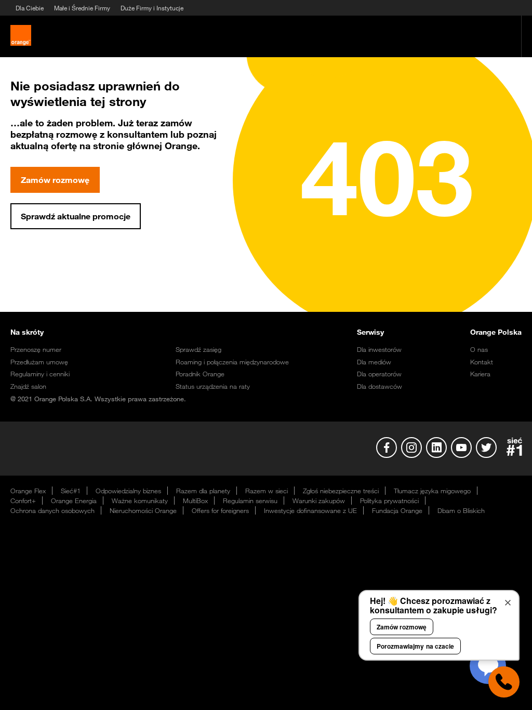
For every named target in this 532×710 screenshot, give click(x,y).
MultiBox (195, 500)
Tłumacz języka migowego (432, 491)
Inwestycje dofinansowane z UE (310, 510)
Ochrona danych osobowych (52, 510)
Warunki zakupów (318, 500)
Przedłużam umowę (39, 362)
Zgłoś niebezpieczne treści (341, 491)
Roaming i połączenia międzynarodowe (232, 362)
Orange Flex (28, 491)
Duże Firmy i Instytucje (152, 8)
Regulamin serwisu (250, 500)
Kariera (480, 374)
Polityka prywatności (389, 500)
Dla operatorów (379, 374)
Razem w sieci (266, 491)
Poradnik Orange (200, 374)
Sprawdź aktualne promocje (75, 216)
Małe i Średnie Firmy (82, 8)
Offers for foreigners (220, 510)
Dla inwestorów (379, 349)
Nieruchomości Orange (143, 510)
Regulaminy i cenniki (40, 374)
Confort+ (23, 500)
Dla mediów (374, 362)
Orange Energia (74, 500)
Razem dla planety (203, 491)
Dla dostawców (379, 386)
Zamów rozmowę (55, 180)
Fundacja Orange (397, 510)
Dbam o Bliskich (461, 510)
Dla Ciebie (30, 8)
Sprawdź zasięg (198, 349)
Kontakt (481, 362)
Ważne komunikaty (140, 500)
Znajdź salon (28, 386)
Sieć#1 (71, 491)
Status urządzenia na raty (213, 386)
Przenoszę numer (35, 349)
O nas (479, 349)
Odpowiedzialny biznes (128, 491)
